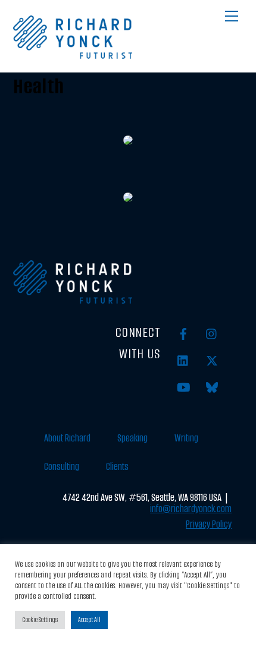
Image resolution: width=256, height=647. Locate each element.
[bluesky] (212, 387)
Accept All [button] (89, 619)
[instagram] (212, 333)
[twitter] (212, 360)
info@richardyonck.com (191, 509)
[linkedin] (183, 360)
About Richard (67, 438)
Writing (186, 438)
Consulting (61, 467)
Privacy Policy (209, 524)
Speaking (132, 438)
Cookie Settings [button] (40, 619)
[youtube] (183, 387)
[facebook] (183, 333)
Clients (117, 467)
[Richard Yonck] (72, 54)
